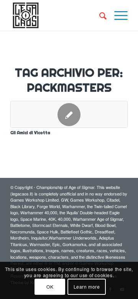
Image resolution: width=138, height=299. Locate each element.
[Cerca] (99, 15)
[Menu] (117, 15)
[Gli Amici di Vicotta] (69, 114)
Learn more (87, 286)
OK (49, 286)
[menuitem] (99, 15)
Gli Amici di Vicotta (30, 132)
